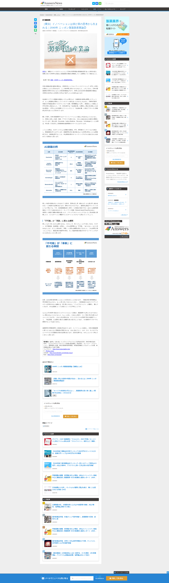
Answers (42, 14)
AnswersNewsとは (122, 181)
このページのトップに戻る (122, 572)
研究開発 (47, 426)
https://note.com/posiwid (54, 354)
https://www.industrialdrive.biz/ (61, 349)
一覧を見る (123, 214)
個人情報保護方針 (55, 416)
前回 (44, 71)
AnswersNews (49, 14)
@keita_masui (50, 351)
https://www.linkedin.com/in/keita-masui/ (61, 353)
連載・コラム (57, 14)
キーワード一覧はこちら (93, 429)
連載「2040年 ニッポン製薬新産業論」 (61, 80)
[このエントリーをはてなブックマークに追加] (35, 26)
